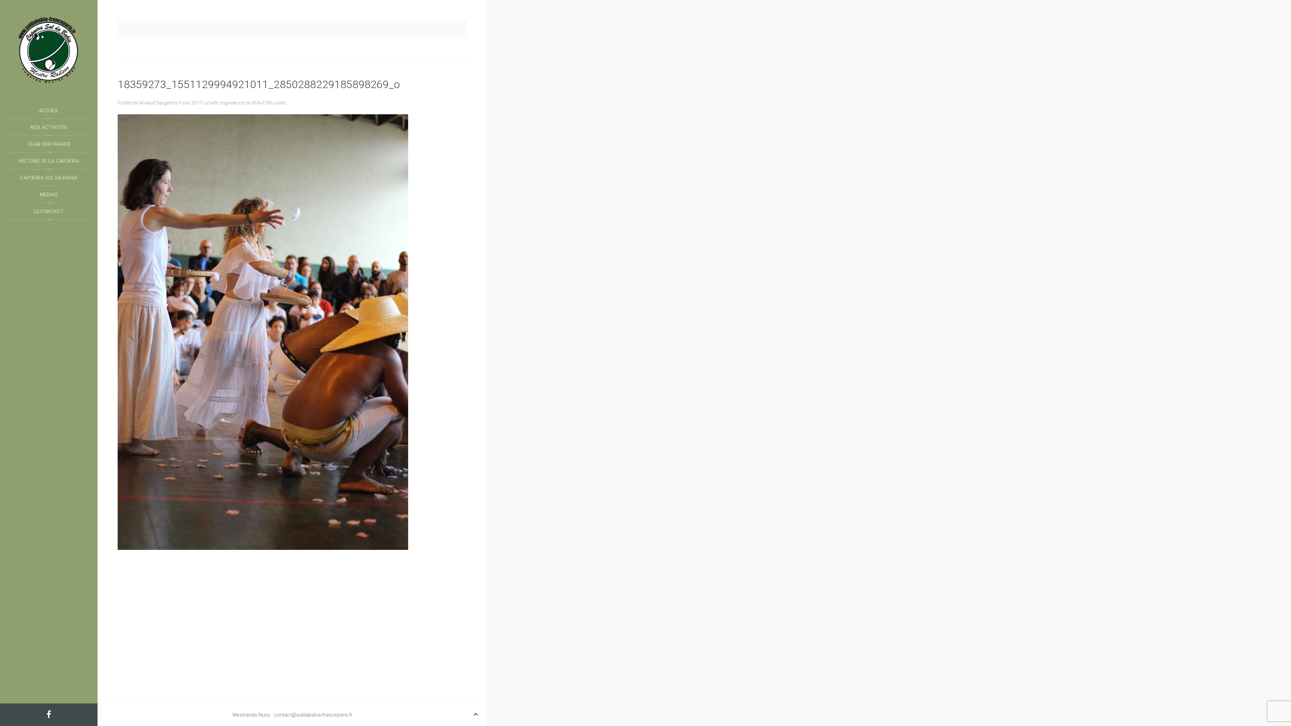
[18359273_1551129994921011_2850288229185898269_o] (263, 332)
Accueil (49, 111)
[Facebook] (48, 716)
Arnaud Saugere (156, 103)
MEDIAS (48, 195)
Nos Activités (49, 127)
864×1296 (262, 103)
